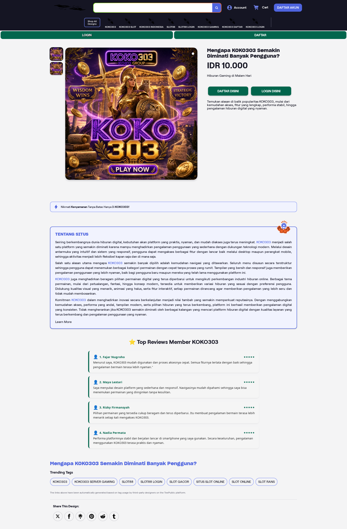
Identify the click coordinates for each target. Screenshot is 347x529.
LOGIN (87, 35)
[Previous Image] (68, 114)
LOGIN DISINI (271, 91)
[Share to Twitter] (58, 516)
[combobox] (153, 7)
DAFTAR (260, 35)
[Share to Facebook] (69, 516)
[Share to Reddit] (103, 516)
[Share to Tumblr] (114, 516)
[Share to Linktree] (80, 516)
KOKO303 (263, 242)
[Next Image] (194, 114)
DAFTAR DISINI (228, 91)
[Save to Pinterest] (91, 516)
